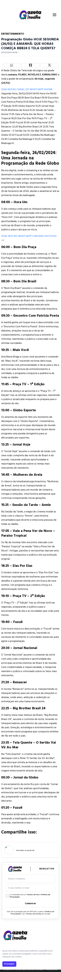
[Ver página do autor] (9, 850)
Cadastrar (30, 903)
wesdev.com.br (51, 969)
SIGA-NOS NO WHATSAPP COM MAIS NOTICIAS (29, 236)
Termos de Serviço (34, 913)
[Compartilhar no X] (49, 65)
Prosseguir (9, 964)
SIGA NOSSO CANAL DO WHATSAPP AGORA (27, 89)
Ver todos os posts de (25, 850)
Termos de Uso (33, 894)
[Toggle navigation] (54, 15)
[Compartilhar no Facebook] (30, 65)
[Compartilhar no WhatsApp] (11, 65)
